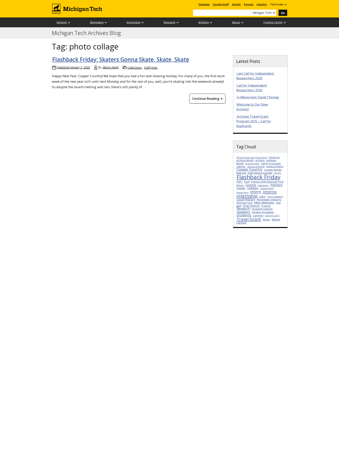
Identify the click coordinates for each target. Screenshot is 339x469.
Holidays (252, 188)
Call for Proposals (271, 163)
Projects (266, 206)
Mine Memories (264, 202)
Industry (262, 4)
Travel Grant (249, 219)
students (244, 215)
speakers (243, 212)
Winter (266, 219)
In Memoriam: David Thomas (258, 97)
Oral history (251, 206)
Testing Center (272, 22)
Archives (203, 22)
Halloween (263, 185)
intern (255, 191)
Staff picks (151, 67)
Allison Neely (111, 67)
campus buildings (256, 166)
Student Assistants (263, 212)
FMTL (239, 181)
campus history (274, 166)
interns (270, 191)
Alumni (236, 4)
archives (260, 160)
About (236, 22)
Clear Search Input (248, 13)
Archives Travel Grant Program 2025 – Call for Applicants (253, 121)
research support (262, 209)
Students (204, 4)
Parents (248, 4)
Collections (135, 67)
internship (247, 196)
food (247, 181)
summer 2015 (272, 215)
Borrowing (97, 22)
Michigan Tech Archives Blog (86, 33)
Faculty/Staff (221, 4)
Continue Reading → (207, 98)
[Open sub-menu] (285, 4)
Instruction (133, 22)
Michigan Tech (245, 202)
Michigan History (269, 199)
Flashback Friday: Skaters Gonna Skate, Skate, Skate (120, 59)
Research (169, 22)
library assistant (275, 196)
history (276, 184)
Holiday (241, 188)
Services (61, 22)
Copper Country (249, 169)
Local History (246, 199)
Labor (262, 196)
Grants (251, 185)
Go (283, 13)
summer (258, 215)
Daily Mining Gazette (260, 173)
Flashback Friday (259, 177)
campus (241, 166)
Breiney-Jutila (252, 163)
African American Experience (252, 157)
